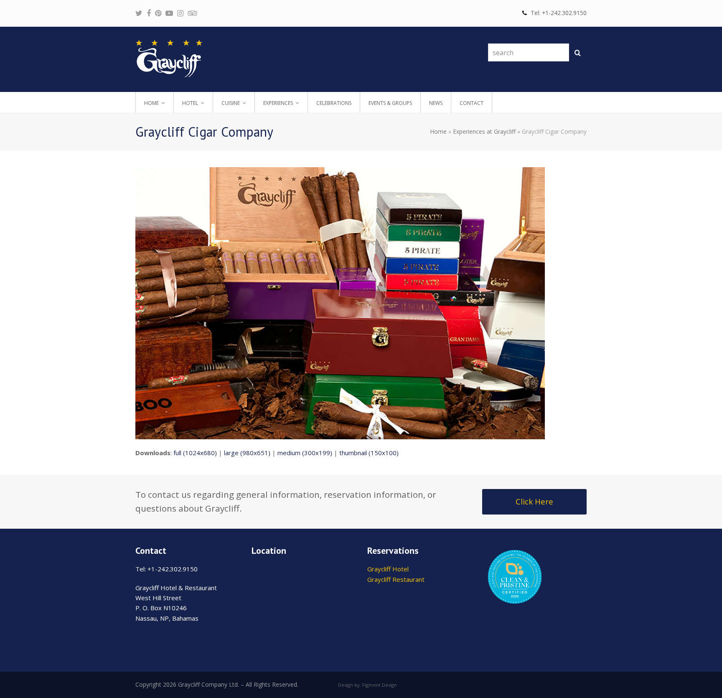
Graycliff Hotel (388, 569)
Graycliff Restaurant (396, 579)
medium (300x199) (304, 452)
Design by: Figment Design (367, 685)
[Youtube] (169, 13)
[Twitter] (138, 13)
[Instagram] (180, 13)
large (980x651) (247, 452)
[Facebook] (149, 13)
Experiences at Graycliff (484, 131)
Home (438, 131)
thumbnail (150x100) (369, 452)
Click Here (534, 501)
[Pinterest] (158, 13)
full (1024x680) (195, 452)
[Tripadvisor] (192, 13)
